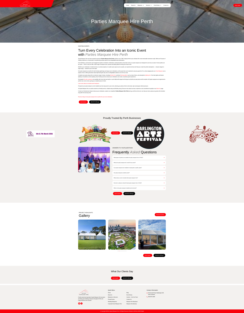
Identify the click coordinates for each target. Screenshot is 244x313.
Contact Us (165, 5)
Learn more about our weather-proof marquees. (88, 83)
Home (127, 5)
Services (148, 5)
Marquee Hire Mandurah (132, 301)
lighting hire (148, 75)
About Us (133, 5)
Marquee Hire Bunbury (132, 303)
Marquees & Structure (113, 297)
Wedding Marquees (112, 301)
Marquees (140, 5)
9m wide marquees (88, 79)
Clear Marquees (159, 71)
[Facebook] (79, 303)
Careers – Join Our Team (132, 297)
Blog (128, 292)
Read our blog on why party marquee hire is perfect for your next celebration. (95, 96)
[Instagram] (82, 303)
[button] (79, 235)
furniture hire (113, 75)
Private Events (111, 299)
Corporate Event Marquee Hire (115, 303)
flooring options (124, 75)
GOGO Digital (141, 311)
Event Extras (157, 5)
